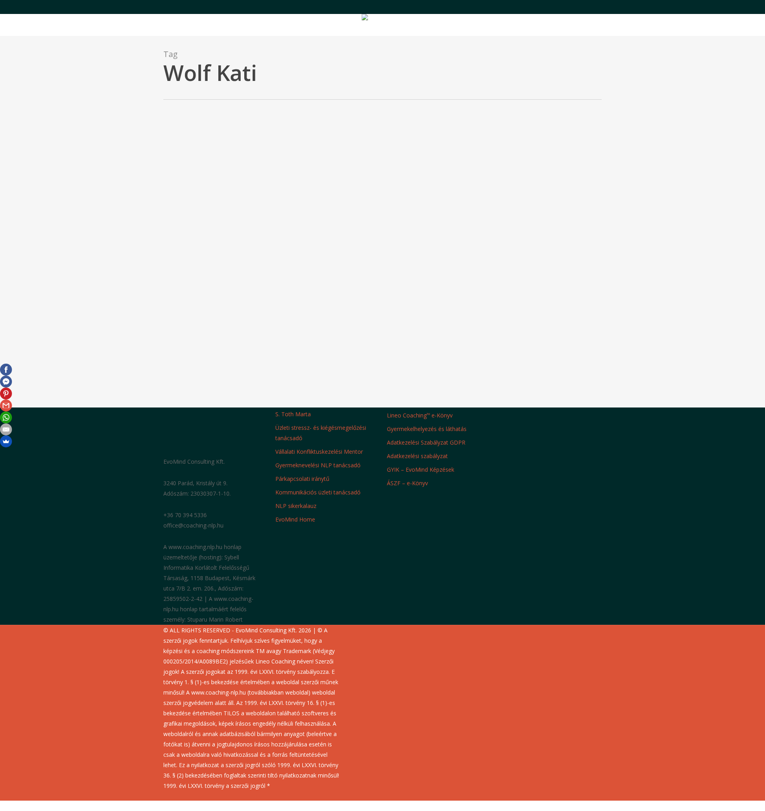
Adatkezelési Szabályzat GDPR (426, 442)
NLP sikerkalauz (295, 506)
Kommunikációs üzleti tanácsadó (318, 492)
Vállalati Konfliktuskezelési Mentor (319, 451)
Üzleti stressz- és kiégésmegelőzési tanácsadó (320, 433)
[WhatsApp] (6, 417)
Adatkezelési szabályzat (417, 456)
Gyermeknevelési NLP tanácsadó (318, 465)
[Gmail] (6, 405)
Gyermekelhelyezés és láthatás (427, 429)
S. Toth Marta (293, 414)
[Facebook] (6, 370)
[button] (382, 806)
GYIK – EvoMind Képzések (420, 469)
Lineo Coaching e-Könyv (420, 415)
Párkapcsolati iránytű (302, 478)
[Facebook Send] (6, 382)
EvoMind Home (295, 519)
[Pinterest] (6, 394)
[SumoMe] (6, 441)
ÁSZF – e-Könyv (407, 483)
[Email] (6, 429)
